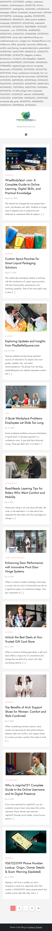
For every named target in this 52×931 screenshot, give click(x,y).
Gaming (9, 336)
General (9, 175)
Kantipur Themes (35, 927)
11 (32, 908)
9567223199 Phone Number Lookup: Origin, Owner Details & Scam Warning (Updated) (25, 867)
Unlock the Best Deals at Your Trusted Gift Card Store (23, 639)
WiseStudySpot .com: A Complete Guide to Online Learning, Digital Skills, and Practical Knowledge (23, 186)
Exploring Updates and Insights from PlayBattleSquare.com (25, 343)
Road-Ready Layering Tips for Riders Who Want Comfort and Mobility (25, 492)
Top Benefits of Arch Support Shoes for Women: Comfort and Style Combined (25, 711)
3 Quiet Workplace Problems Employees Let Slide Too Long (24, 420)
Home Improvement (15, 558)
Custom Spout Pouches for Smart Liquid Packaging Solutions (22, 262)
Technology (11, 780)
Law (7, 413)
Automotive (11, 483)
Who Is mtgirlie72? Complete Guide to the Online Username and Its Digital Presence (25, 789)
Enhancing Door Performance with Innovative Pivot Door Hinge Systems (24, 567)
